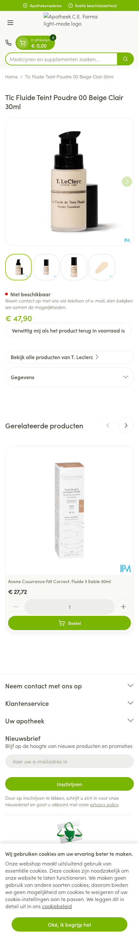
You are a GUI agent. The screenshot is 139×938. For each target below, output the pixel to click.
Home (11, 76)
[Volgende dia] (126, 425)
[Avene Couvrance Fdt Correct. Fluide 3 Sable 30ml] (69, 510)
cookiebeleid (57, 906)
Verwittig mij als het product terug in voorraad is (68, 330)
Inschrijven (69, 783)
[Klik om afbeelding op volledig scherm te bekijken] (69, 182)
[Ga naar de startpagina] (76, 23)
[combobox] (61, 58)
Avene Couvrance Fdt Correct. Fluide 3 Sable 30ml (59, 581)
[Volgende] (127, 181)
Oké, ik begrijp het (69, 924)
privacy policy (104, 804)
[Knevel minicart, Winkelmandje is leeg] (22, 43)
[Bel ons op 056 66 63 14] (8, 43)
